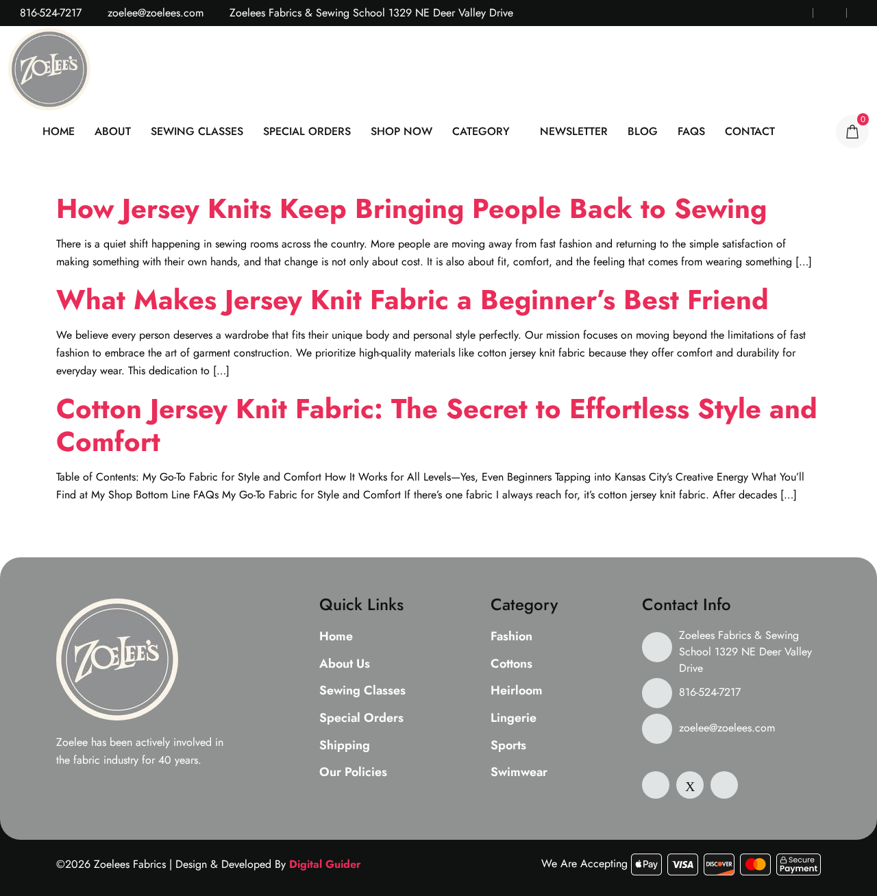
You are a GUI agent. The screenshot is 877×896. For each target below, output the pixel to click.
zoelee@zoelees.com (153, 13)
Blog (643, 131)
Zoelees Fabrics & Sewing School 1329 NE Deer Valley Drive (745, 651)
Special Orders (307, 131)
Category (481, 131)
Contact (750, 131)
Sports (508, 746)
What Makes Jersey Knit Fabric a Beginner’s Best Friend (412, 299)
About (113, 131)
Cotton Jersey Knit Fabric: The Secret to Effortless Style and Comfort (436, 425)
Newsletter (574, 131)
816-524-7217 (49, 13)
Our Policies (353, 772)
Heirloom (517, 691)
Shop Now (401, 131)
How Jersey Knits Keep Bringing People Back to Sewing (411, 208)
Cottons (511, 664)
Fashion (511, 637)
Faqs (691, 131)
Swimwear (519, 772)
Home (58, 131)
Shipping (344, 746)
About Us (344, 664)
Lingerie (513, 718)
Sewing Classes (197, 131)
